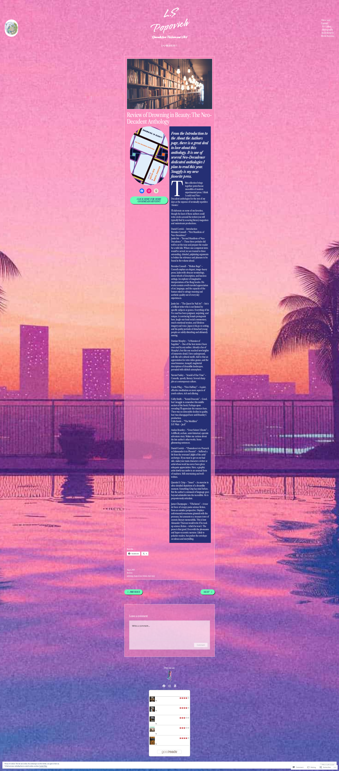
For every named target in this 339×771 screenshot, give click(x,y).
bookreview (138, 576)
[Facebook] (141, 191)
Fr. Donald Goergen (161, 734)
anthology (130, 576)
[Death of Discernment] (152, 700)
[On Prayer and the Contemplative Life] (152, 744)
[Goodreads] (156, 191)
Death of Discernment (165, 698)
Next (206, 592)
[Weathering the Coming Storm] (152, 720)
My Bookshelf (169, 693)
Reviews (129, 573)
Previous (135, 592)
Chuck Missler (160, 724)
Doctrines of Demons (165, 708)
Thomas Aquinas (160, 744)
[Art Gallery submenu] (332, 26)
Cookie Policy (43, 766)
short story (151, 576)
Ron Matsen (159, 700)
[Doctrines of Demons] (152, 710)
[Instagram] (149, 191)
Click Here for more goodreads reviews (149, 200)
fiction (145, 576)
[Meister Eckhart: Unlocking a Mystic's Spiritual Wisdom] (152, 730)
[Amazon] (175, 686)
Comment (201, 645)
